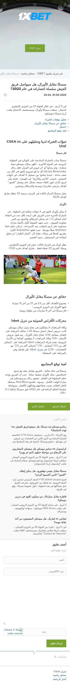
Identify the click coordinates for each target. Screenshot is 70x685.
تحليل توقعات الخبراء (55, 120)
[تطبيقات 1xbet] (35, 16)
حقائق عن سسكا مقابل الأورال (50, 123)
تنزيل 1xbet (35, 48)
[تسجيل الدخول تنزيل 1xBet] (65, 4)
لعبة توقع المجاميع (57, 131)
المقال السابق (59, 407)
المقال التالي (38, 407)
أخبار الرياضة (59, 679)
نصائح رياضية (59, 675)
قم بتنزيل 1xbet (38, 350)
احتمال (62, 127)
